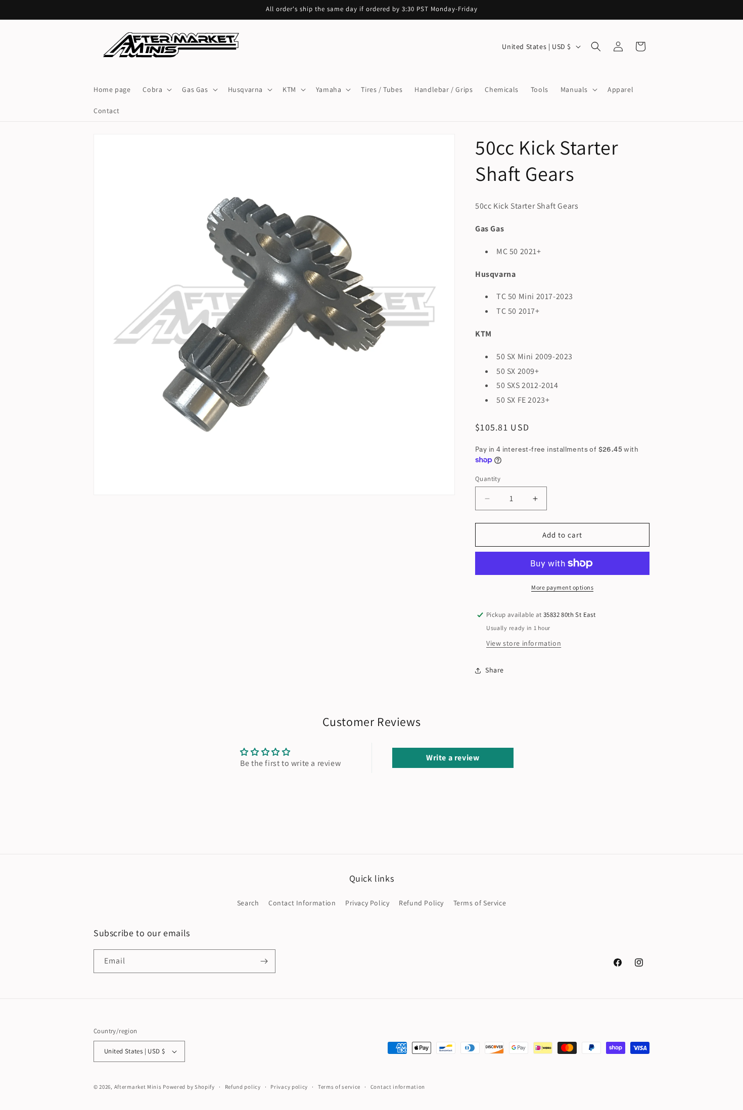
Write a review (452, 757)
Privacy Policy (367, 902)
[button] (156, 89)
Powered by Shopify (189, 1086)
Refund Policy (421, 902)
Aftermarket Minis (138, 1086)
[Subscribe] (264, 961)
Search (248, 902)
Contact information (397, 1086)
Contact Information (302, 902)
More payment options (562, 587)
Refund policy (243, 1086)
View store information (523, 643)
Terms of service (339, 1086)
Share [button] (494, 669)
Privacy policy (289, 1086)
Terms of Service (479, 902)
